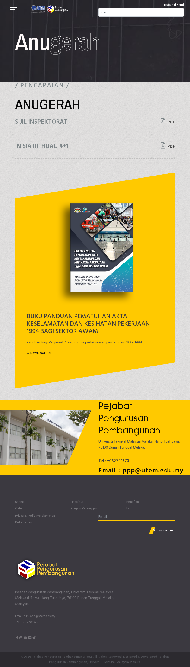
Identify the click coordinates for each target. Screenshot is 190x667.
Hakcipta (77, 501)
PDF (171, 122)
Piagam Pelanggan (84, 508)
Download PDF (40, 353)
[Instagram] (20, 638)
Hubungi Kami (174, 5)
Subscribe (160, 530)
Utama (20, 501)
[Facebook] (17, 638)
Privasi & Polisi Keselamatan (35, 515)
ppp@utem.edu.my (43, 616)
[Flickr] (29, 638)
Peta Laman (23, 522)
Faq (129, 508)
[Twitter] (34, 638)
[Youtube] (25, 638)
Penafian (132, 501)
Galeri (19, 508)
